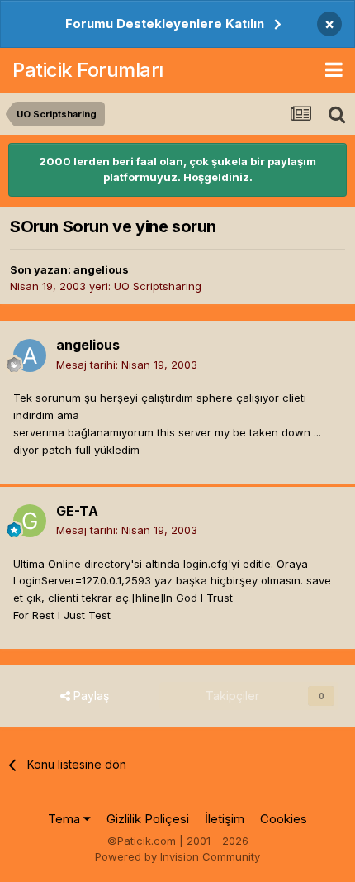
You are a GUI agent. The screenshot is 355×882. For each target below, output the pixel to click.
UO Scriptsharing (157, 286)
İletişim (224, 819)
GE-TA (77, 511)
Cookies (283, 819)
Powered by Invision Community (177, 856)
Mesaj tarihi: (126, 364)
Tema (65, 819)
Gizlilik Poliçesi (147, 819)
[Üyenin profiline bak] (29, 355)
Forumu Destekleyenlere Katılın (164, 23)
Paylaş (89, 696)
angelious (101, 269)
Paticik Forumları (87, 70)
